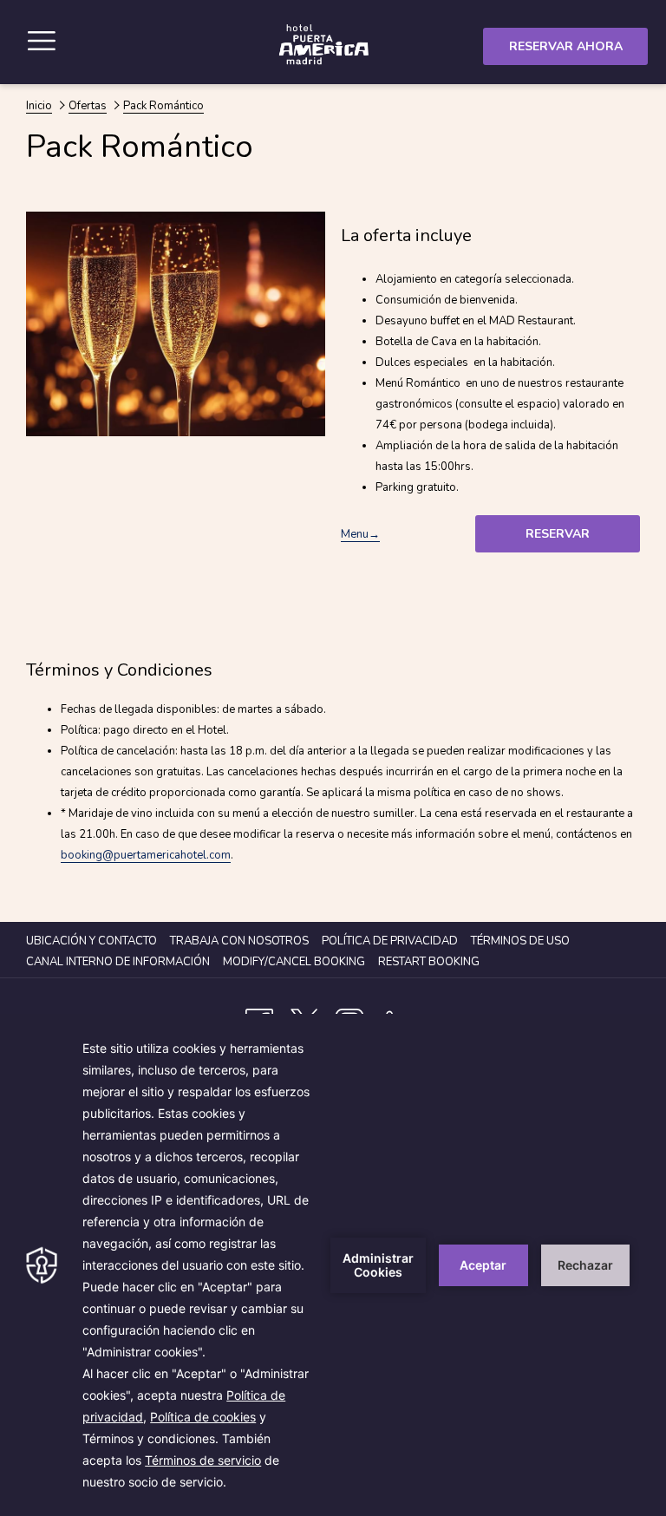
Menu (355, 534)
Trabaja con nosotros (239, 941)
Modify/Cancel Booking (294, 962)
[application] (333, 1265)
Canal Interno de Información (120, 962)
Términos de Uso (520, 941)
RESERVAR (558, 534)
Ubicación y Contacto (91, 941)
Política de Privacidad (390, 941)
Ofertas (88, 106)
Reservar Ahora (566, 46)
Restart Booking (429, 962)
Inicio (39, 106)
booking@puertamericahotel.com (146, 855)
